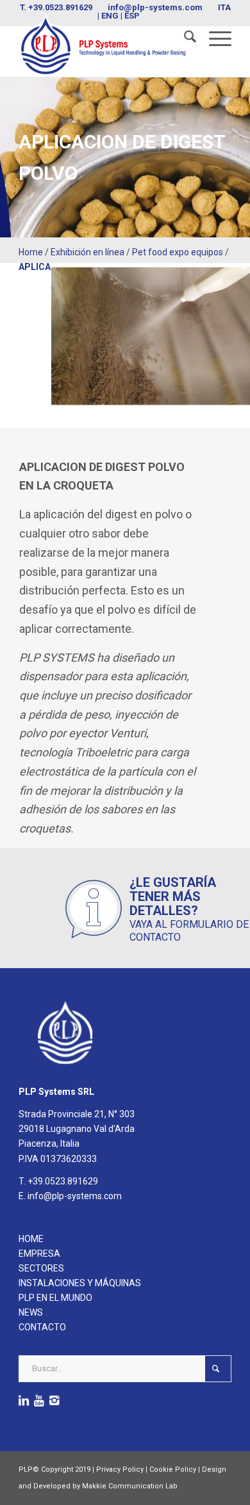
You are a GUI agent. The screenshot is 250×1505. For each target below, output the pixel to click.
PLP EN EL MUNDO (55, 1298)
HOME (31, 1239)
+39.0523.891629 (60, 7)
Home (31, 252)
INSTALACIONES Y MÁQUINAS (80, 1283)
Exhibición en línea (87, 252)
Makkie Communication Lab (130, 1486)
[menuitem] (183, 39)
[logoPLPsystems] (103, 45)
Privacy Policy (120, 1469)
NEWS (31, 1312)
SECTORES (41, 1268)
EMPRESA (39, 1253)
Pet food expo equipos (177, 252)
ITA (224, 7)
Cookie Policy (172, 1469)
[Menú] (213, 39)
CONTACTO (42, 1327)
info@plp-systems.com (155, 7)
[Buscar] (183, 39)
